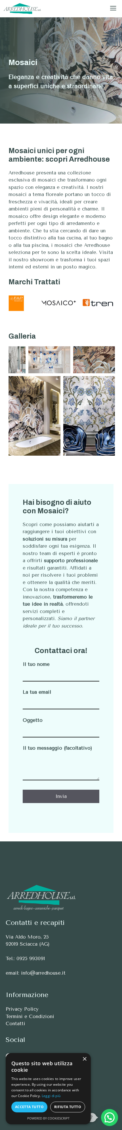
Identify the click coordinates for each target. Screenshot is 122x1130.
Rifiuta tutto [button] (67, 1106)
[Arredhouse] (22, 8)
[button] (109, 1117)
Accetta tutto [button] (29, 1106)
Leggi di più (51, 1095)
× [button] (84, 1059)
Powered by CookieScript (48, 1118)
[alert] (48, 1088)
